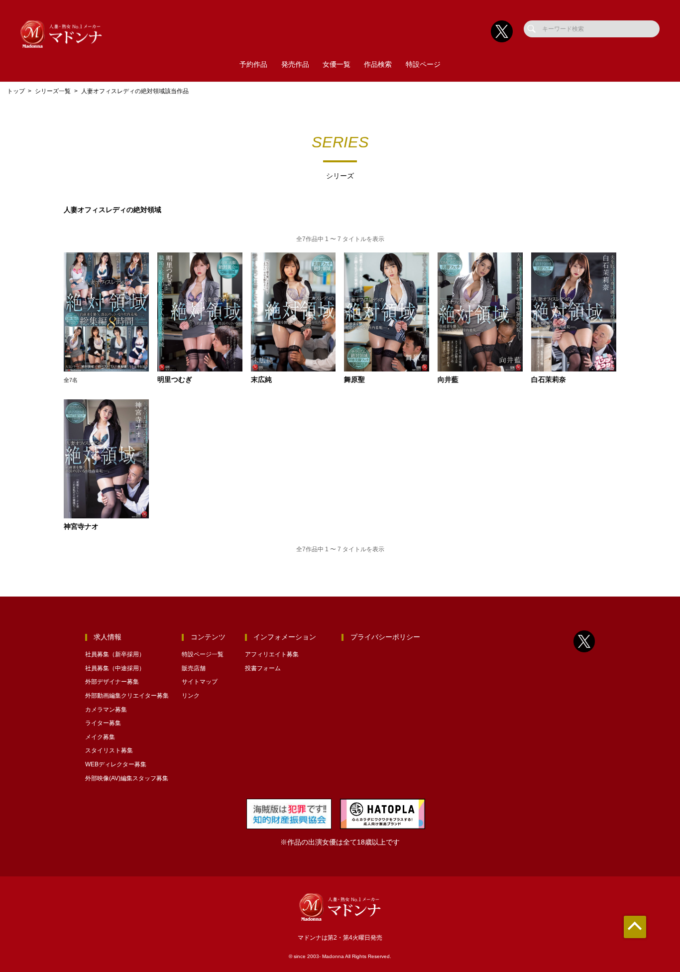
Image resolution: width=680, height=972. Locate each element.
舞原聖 (354, 379)
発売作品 (295, 64)
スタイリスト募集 (109, 750)
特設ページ (423, 64)
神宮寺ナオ (81, 526)
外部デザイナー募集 (112, 681)
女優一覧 (336, 64)
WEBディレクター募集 (115, 764)
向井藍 (448, 379)
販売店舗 (194, 668)
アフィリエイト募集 (272, 654)
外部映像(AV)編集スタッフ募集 (126, 778)
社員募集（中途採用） (115, 668)
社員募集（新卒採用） (115, 654)
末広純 (261, 379)
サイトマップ (200, 681)
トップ (16, 91)
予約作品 (253, 64)
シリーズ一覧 (53, 91)
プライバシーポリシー (385, 637)
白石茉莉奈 (548, 379)
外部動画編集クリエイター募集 (127, 695)
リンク (191, 695)
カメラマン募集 (106, 709)
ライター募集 (103, 723)
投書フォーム (263, 668)
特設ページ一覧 (203, 654)
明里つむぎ (174, 379)
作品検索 (378, 64)
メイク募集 (100, 736)
